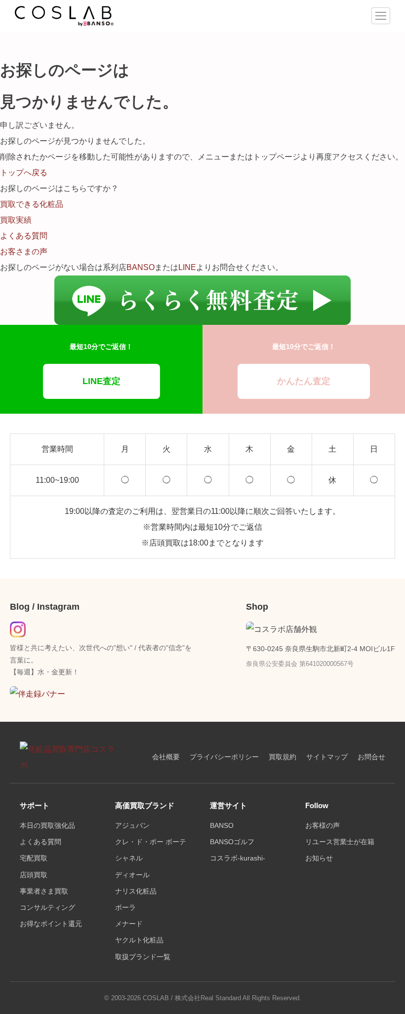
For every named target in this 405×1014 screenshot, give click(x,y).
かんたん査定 (303, 381)
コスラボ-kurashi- (237, 858)
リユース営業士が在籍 (339, 842)
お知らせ (319, 858)
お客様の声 (322, 825)
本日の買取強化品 (47, 825)
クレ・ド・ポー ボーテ (150, 842)
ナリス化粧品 (136, 891)
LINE (187, 267)
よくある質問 (40, 842)
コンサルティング (47, 907)
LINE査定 (101, 381)
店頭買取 (33, 875)
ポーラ (125, 907)
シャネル (129, 858)
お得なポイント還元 (51, 924)
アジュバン (132, 825)
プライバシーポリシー (224, 757)
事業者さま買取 (44, 891)
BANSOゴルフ (232, 842)
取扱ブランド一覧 (142, 957)
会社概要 (166, 757)
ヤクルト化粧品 (139, 940)
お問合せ (371, 757)
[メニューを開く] (380, 15)
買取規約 (282, 757)
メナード (129, 924)
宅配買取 (33, 858)
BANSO (140, 267)
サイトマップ (327, 757)
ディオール (132, 875)
